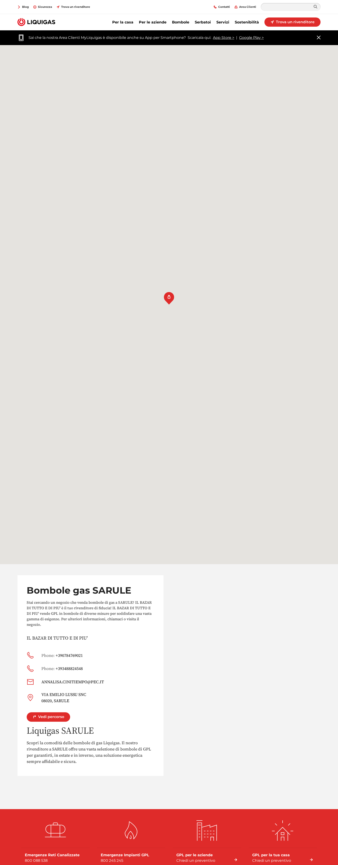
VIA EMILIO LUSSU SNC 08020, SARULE (63, 698)
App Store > (223, 37)
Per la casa (122, 22)
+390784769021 (62, 655)
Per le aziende (152, 22)
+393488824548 (62, 668)
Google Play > (251, 37)
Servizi (222, 22)
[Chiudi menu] (319, 38)
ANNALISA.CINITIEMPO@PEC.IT (72, 682)
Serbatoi (203, 22)
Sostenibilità (247, 22)
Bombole (180, 22)
